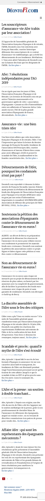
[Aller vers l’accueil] (22, 10)
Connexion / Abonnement (28, 2)
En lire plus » (15, 65)
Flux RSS (8, 493)
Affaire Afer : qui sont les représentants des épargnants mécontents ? (22, 434)
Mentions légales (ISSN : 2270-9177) (19, 490)
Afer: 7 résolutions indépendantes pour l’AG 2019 (19, 79)
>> (11, 479)
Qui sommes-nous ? (12, 487)
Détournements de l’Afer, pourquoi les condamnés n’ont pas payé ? (19, 171)
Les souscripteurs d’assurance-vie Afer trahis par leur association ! (21, 29)
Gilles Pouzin (18, 37)
